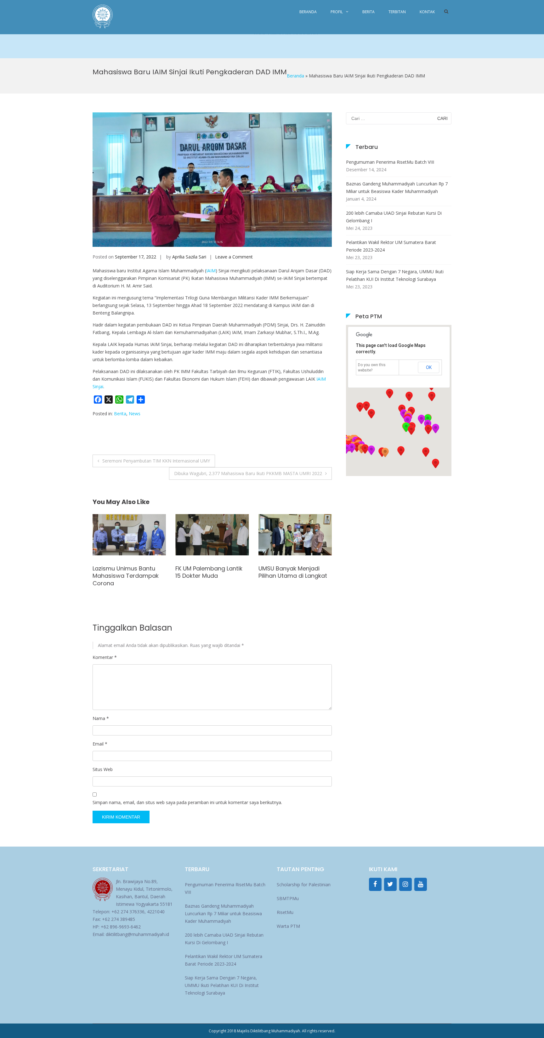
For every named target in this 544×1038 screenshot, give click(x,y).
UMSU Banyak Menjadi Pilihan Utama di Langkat (209, 572)
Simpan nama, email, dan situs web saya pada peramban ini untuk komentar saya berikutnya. (187, 802)
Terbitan (397, 11)
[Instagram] (405, 884)
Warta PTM (288, 926)
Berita (368, 11)
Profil (337, 11)
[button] (428, 429)
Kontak (427, 11)
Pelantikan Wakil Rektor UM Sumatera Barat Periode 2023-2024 (391, 246)
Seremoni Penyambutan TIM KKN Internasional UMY (156, 461)
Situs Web (103, 769)
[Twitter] (390, 884)
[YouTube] (420, 884)
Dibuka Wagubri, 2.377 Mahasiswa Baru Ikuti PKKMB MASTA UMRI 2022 (248, 473)
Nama (101, 718)
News (134, 414)
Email (100, 744)
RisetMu (285, 912)
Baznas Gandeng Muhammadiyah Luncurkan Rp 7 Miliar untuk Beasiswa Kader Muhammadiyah (397, 187)
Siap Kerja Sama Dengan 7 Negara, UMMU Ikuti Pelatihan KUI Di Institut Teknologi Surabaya (395, 275)
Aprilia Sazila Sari (189, 257)
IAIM (211, 271)
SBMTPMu (288, 898)
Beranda (308, 11)
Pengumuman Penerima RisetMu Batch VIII (390, 162)
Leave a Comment (234, 257)
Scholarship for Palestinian (304, 885)
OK (429, 367)
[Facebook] (375, 884)
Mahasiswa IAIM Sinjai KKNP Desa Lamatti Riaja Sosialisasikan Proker (291, 575)
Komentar (105, 657)
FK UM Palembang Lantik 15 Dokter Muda (126, 572)
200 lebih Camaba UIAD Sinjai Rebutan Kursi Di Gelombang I (394, 217)
